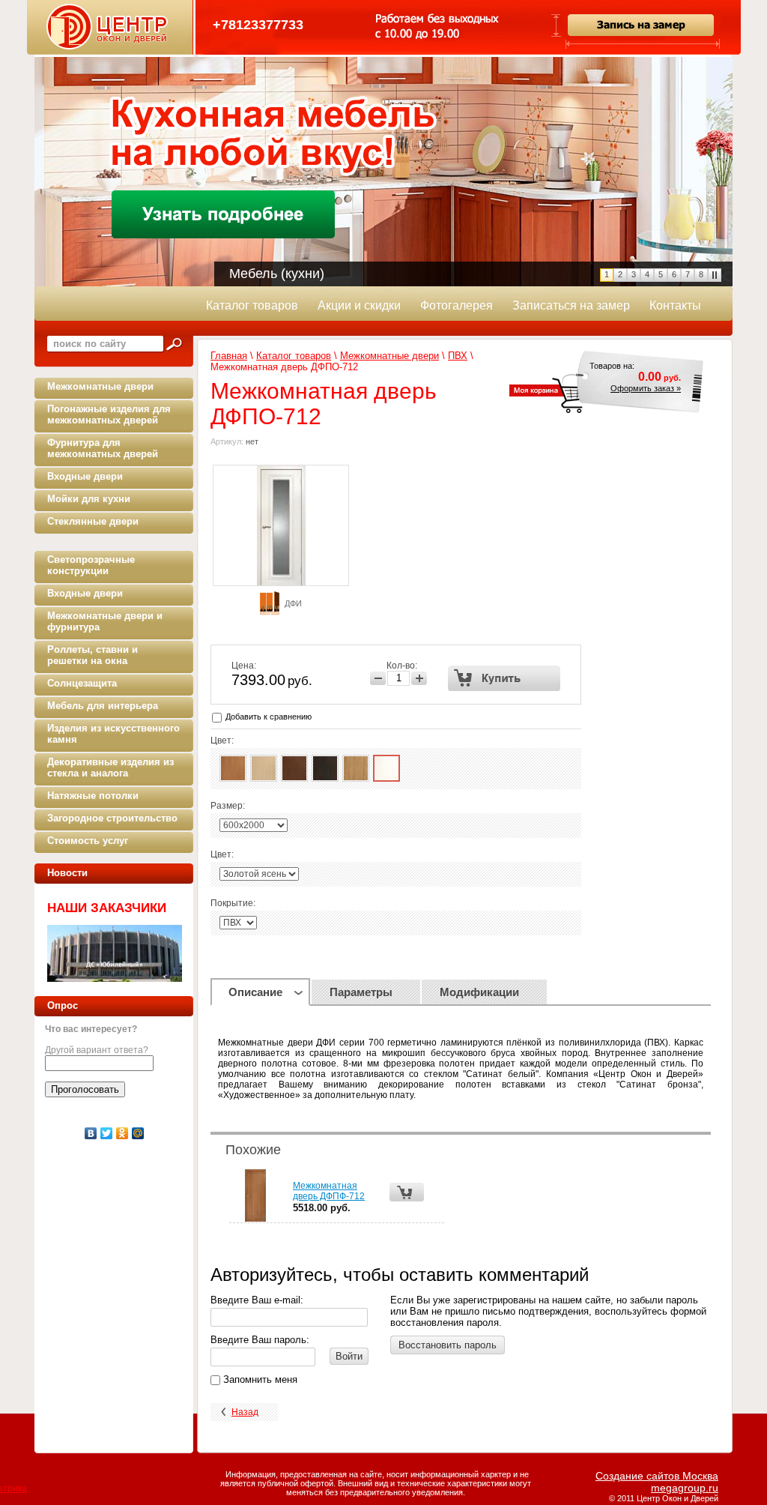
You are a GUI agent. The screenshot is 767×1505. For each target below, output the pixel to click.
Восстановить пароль (447, 1345)
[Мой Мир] (138, 1133)
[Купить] (504, 678)
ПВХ (457, 355)
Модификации (479, 992)
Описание (255, 992)
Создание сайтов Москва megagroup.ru (656, 1482)
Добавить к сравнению (267, 716)
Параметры (361, 992)
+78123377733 (258, 24)
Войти (349, 1356)
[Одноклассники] (122, 1133)
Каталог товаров (293, 355)
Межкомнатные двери (389, 355)
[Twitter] (107, 1133)
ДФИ (293, 603)
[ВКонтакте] (91, 1133)
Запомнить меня (258, 1379)
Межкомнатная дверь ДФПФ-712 (329, 1190)
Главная (228, 355)
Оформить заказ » (645, 388)
